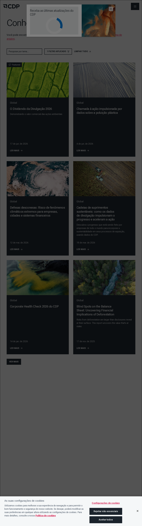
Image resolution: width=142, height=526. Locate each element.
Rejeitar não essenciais (106, 511)
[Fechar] (138, 511)
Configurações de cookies (106, 503)
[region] (71, 511)
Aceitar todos (106, 519)
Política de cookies (46, 515)
